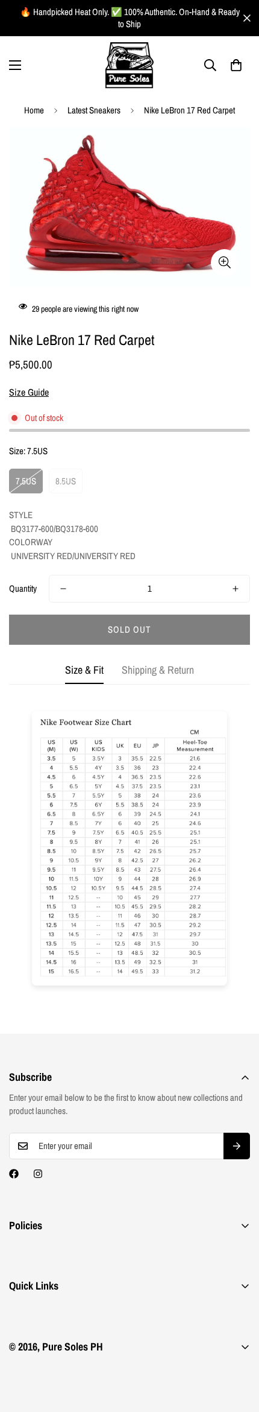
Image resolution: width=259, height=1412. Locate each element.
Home (34, 110)
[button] (236, 65)
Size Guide (29, 392)
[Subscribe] (236, 1146)
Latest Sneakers (93, 110)
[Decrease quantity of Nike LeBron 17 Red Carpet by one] (63, 588)
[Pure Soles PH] (129, 65)
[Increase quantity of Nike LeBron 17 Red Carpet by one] (235, 588)
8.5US (65, 481)
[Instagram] (38, 1174)
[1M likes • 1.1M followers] (14, 1174)
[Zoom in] (224, 262)
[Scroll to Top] (237, 1348)
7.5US (26, 481)
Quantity (23, 588)
